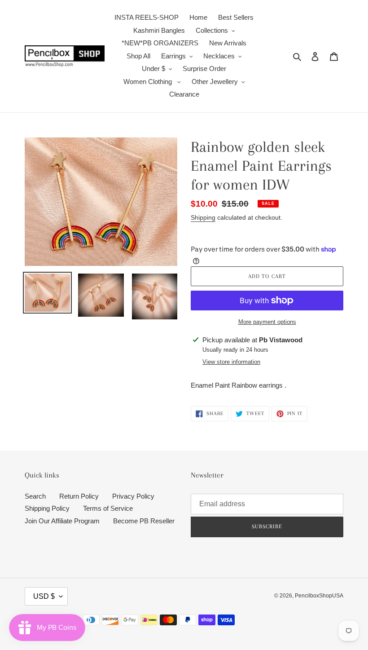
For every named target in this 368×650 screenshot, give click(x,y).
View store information (231, 361)
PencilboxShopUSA (319, 596)
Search (35, 496)
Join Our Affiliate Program (62, 521)
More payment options (267, 321)
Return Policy (79, 496)
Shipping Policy (47, 508)
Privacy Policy (133, 496)
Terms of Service (108, 508)
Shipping (203, 217)
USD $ (44, 596)
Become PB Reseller (144, 521)
